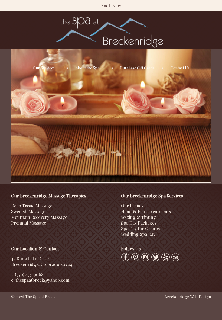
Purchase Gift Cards (137, 68)
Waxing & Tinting (138, 217)
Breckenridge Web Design (188, 296)
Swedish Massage (28, 211)
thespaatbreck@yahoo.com (42, 280)
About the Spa (87, 68)
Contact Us (180, 68)
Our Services (44, 68)
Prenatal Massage (28, 223)
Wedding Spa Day (138, 234)
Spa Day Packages (138, 223)
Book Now (111, 5)
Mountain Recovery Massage (39, 217)
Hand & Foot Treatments (146, 211)
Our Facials (132, 206)
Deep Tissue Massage (31, 206)
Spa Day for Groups (140, 228)
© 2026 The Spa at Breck (33, 296)
